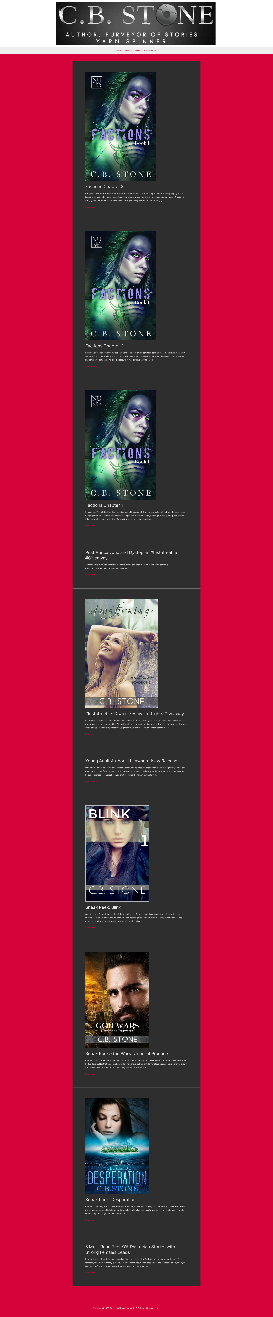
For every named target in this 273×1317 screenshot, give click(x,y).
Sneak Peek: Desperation (110, 1199)
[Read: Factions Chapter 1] (120, 445)
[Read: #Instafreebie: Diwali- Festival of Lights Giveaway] (121, 653)
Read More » (91, 206)
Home (118, 50)
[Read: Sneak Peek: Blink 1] (117, 853)
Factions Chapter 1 (104, 505)
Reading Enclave (132, 50)
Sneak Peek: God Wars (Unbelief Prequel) (126, 1053)
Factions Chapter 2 (104, 345)
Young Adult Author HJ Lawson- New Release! (131, 760)
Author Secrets (150, 50)
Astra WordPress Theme (169, 1308)
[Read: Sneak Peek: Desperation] (117, 1146)
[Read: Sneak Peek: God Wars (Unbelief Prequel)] (117, 999)
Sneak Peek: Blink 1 (104, 907)
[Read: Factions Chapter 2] (120, 285)
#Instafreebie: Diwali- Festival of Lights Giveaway (134, 713)
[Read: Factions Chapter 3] (120, 126)
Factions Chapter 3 (104, 186)
